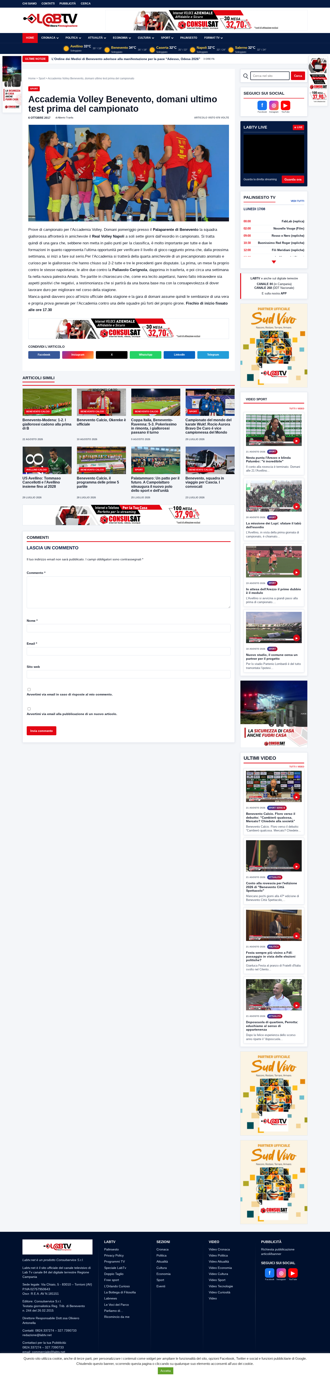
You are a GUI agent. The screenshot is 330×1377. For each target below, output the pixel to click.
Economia (120, 37)
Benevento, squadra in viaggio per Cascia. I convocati (204, 482)
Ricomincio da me (117, 1300)
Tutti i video (296, 392)
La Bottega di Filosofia (120, 1275)
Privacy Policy (114, 1239)
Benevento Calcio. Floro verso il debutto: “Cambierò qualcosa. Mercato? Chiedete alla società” (270, 817)
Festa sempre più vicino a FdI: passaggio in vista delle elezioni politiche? (270, 956)
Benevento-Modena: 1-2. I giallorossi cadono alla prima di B (46, 424)
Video (213, 1281)
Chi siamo (29, 3)
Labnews (110, 1281)
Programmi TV (114, 1245)
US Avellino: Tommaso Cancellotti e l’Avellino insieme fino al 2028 (41, 482)
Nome (32, 620)
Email (32, 643)
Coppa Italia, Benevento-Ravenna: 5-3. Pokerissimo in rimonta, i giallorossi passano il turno (154, 426)
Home (30, 37)
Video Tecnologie (221, 1269)
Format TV (212, 37)
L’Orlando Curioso (117, 1269)
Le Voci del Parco (116, 1288)
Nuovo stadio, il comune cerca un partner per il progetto (272, 640)
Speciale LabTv (115, 1251)
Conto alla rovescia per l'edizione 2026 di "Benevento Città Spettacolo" (271, 886)
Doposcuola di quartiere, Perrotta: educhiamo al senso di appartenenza (272, 1025)
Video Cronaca (219, 1232)
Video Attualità (219, 1245)
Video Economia (220, 1251)
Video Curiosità (219, 1275)
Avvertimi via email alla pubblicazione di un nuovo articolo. (72, 713)
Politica (72, 37)
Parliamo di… (113, 1294)
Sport (165, 37)
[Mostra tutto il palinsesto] (274, 261)
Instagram (77, 354)
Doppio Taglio (113, 1257)
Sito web (33, 666)
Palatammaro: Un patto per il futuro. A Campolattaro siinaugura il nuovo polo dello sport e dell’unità (155, 484)
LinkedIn (179, 354)
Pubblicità (67, 3)
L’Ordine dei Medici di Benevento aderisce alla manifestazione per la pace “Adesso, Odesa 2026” (126, 59)
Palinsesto (188, 37)
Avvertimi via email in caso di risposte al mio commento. (70, 694)
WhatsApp (145, 354)
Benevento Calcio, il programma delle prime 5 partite (98, 482)
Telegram (213, 354)
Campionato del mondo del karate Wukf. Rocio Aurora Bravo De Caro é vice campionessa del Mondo (208, 426)
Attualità (95, 37)
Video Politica (218, 1239)
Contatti (48, 3)
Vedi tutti (297, 201)
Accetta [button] (166, 1371)
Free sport (111, 1263)
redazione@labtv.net (37, 1318)
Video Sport (217, 1263)
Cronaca (48, 37)
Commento (36, 572)
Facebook (44, 354)
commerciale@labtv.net (48, 1335)
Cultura (144, 37)
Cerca (86, 3)
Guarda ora (292, 179)
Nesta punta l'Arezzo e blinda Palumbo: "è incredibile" (268, 442)
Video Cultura (218, 1257)
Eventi (160, 1269)
